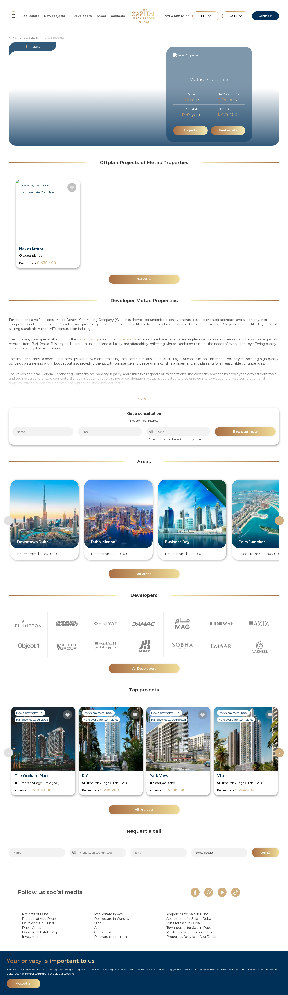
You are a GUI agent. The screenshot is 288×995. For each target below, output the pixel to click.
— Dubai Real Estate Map (38, 932)
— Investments (30, 937)
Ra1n (86, 776)
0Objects (227, 99)
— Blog (96, 923)
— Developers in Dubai (36, 923)
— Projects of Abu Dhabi (37, 919)
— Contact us (100, 932)
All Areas (144, 574)
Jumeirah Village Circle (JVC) (38, 783)
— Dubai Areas (29, 928)
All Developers (144, 668)
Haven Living (31, 248)
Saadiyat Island (164, 783)
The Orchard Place (32, 776)
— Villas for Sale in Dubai (181, 923)
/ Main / (16, 37)
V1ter (222, 776)
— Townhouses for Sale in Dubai (187, 928)
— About (97, 928)
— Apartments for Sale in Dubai (187, 919)
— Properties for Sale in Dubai (185, 914)
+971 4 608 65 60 (176, 16)
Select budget (204, 852)
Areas (101, 16)
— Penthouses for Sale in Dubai (187, 932)
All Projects (144, 810)
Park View (159, 776)
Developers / (33, 37)
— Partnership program (108, 937)
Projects (190, 130)
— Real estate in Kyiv (106, 914)
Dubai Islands (126, 339)
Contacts (118, 16)
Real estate (30, 16)
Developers (82, 16)
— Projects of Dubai (33, 914)
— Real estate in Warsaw (109, 919)
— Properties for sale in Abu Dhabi (189, 937)
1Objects (191, 99)
